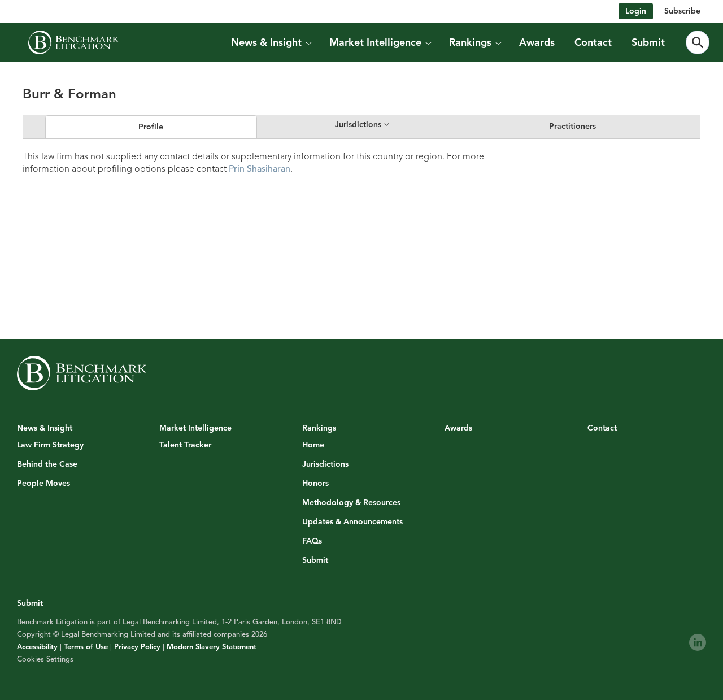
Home (313, 445)
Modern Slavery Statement (211, 646)
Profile (150, 127)
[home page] (73, 42)
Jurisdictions (325, 464)
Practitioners (572, 126)
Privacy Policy (137, 646)
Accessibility (37, 646)
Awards (537, 42)
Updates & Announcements (352, 522)
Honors (315, 484)
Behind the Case (47, 464)
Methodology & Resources (351, 503)
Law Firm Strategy (50, 445)
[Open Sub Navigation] (308, 42)
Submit (648, 42)
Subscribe (682, 11)
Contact (593, 42)
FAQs (312, 541)
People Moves (43, 484)
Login (635, 11)
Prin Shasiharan (259, 169)
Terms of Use (86, 646)
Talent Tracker (185, 445)
